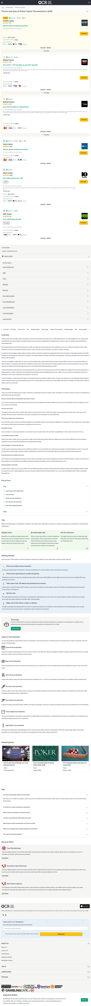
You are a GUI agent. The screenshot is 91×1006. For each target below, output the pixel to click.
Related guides (68, 329)
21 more (25, 86)
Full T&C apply (6, 72)
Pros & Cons (21, 329)
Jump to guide (8, 256)
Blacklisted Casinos (6, 960)
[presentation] (89, 540)
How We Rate (5, 954)
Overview (6, 329)
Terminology (44, 329)
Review (49, 47)
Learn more (15, 628)
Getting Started (35, 329)
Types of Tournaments (56, 329)
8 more (24, 128)
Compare (43, 47)
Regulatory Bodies (6, 957)
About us (3, 947)
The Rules (13, 329)
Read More (26, 1003)
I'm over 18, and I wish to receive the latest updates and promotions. (21, 934)
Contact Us (4, 950)
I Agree (84, 1000)
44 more (25, 234)
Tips (27, 329)
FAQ (76, 329)
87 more (25, 160)
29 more (25, 44)
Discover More (83, 329)
